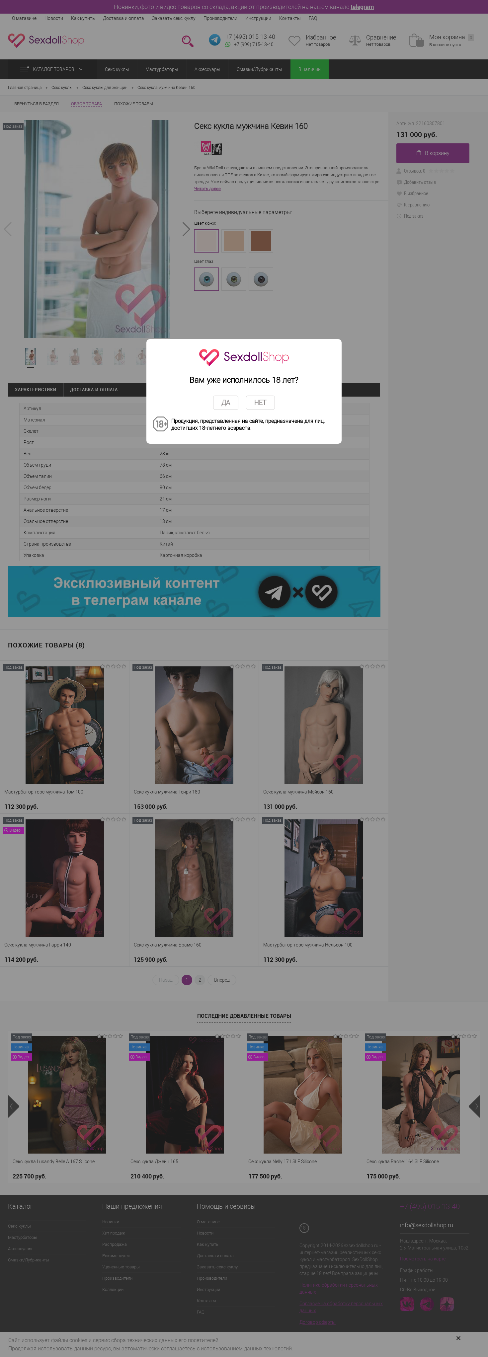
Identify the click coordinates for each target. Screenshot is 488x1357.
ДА (225, 403)
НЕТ (260, 403)
